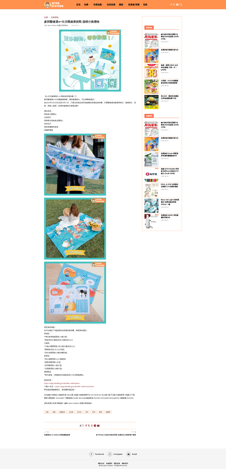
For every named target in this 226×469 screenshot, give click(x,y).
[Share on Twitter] (89, 425)
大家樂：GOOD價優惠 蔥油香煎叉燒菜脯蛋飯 (169, 82)
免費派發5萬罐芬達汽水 (169, 50)
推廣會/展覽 (134, 4)
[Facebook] (171, 4)
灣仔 (86, 412)
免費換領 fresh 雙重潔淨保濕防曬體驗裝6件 (169, 154)
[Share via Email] (98, 425)
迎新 (145, 4)
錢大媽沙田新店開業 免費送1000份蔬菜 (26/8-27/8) (170, 36)
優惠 (121, 4)
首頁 (78, 4)
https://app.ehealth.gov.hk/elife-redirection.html (74, 386)
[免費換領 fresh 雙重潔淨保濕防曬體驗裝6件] (151, 159)
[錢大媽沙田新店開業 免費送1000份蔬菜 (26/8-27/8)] (151, 40)
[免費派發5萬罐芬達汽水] (151, 56)
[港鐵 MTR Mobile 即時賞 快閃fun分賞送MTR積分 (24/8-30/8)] (151, 175)
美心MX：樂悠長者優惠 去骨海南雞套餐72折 (169, 97)
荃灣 (93, 412)
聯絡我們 (125, 463)
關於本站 (101, 463)
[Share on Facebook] (86, 425)
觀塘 (100, 412)
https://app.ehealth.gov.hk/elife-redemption (62, 383)
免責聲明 (109, 463)
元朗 (47, 412)
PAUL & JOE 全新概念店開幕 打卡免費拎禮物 (169, 185)
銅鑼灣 (108, 412)
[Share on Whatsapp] (92, 425)
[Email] (177, 4)
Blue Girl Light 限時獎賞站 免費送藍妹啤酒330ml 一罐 (170, 202)
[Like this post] (83, 425)
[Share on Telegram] (95, 425)
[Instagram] (174, 4)
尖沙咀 (71, 412)
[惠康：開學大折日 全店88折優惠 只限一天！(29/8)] (151, 71)
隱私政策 (117, 463)
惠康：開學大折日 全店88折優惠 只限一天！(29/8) (169, 67)
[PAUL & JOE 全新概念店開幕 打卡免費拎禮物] (151, 190)
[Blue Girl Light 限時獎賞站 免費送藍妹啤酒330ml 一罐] (151, 206)
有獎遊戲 (97, 4)
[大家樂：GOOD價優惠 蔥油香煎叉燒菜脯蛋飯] (151, 87)
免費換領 (62, 412)
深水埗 (79, 412)
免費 (86, 4)
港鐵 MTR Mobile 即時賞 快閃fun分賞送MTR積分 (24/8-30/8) (170, 171)
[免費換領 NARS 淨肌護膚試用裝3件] (151, 221)
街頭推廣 (111, 4)
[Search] (181, 4)
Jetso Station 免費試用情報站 (58, 25)
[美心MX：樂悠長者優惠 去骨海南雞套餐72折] (151, 102)
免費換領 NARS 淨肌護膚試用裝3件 (169, 216)
